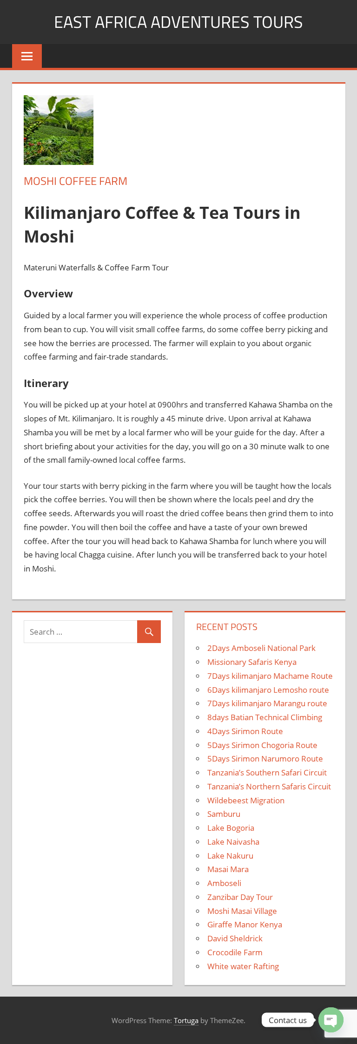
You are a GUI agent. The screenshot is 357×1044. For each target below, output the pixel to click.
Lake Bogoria (230, 827)
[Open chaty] (331, 1019)
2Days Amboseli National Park (261, 648)
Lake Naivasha (233, 841)
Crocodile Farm (235, 952)
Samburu (223, 813)
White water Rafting (243, 966)
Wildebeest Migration (245, 800)
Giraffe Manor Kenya (244, 924)
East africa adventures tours (178, 21)
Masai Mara (228, 869)
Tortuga (186, 1020)
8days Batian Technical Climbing (264, 717)
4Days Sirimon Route (245, 731)
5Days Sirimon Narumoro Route (265, 758)
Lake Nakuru (230, 855)
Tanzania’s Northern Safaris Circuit (269, 786)
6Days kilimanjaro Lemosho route (268, 689)
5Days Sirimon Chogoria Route (262, 745)
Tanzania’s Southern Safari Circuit (267, 772)
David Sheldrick (235, 938)
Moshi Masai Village (242, 911)
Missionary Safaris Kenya (252, 662)
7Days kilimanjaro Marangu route (267, 703)
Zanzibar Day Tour (240, 897)
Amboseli (224, 883)
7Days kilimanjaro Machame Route (270, 675)
